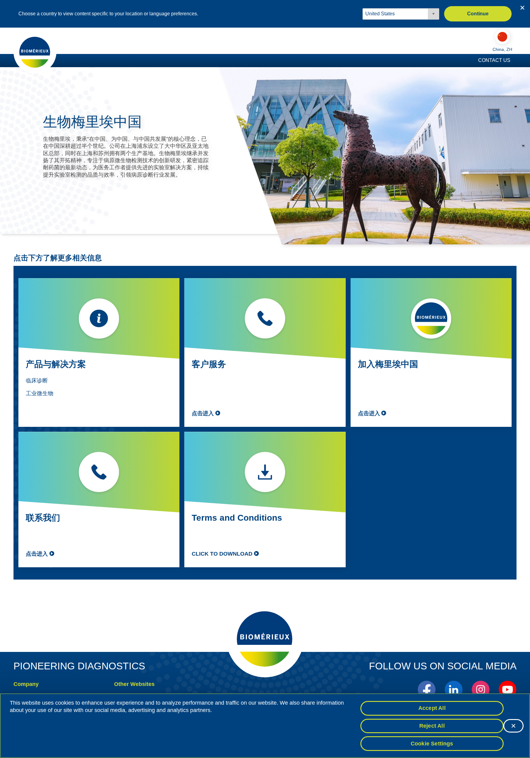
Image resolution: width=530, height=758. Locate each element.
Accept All (432, 708)
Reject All (432, 726)
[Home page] (34, 51)
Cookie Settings (432, 743)
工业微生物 (39, 393)
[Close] (513, 726)
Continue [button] (478, 13)
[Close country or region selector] (522, 7)
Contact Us (494, 60)
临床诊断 (37, 380)
